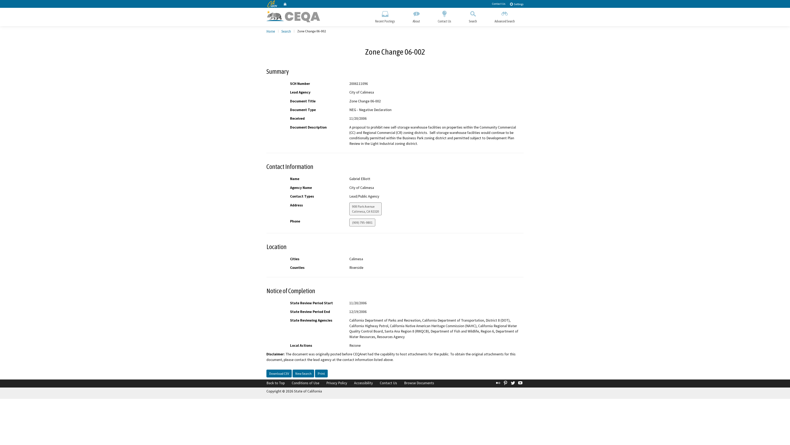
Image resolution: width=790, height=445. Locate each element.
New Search (303, 373)
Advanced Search (505, 21)
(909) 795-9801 (362, 222)
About (416, 21)
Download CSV (279, 373)
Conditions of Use (305, 383)
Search (473, 21)
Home (270, 31)
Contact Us (498, 4)
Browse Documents (419, 383)
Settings (518, 4)
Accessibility (363, 383)
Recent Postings (385, 21)
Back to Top (275, 383)
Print (321, 373)
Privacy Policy (336, 383)
